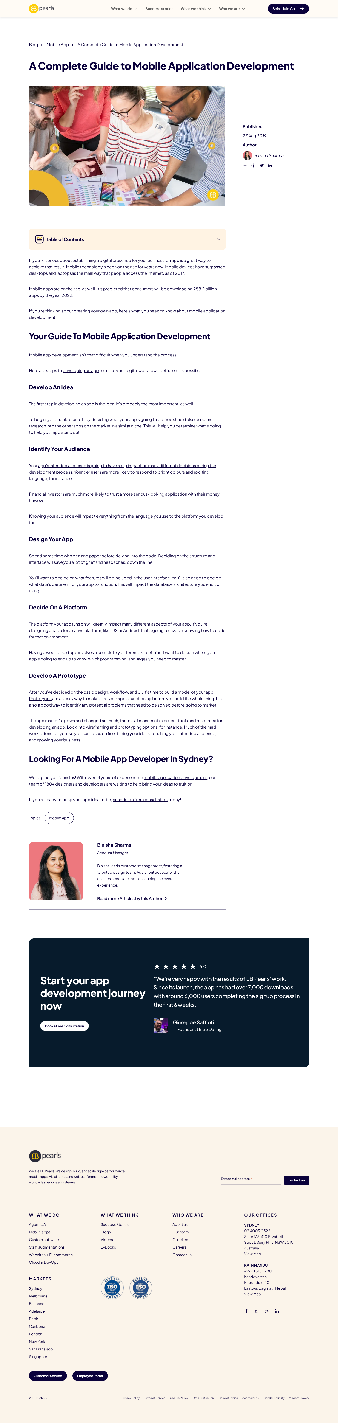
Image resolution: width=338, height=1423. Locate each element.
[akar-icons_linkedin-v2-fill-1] (277, 1310)
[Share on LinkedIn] (270, 165)
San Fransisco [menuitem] (41, 1349)
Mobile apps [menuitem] (40, 1231)
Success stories (159, 8)
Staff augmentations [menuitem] (47, 1247)
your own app (104, 310)
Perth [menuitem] (33, 1318)
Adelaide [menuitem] (37, 1311)
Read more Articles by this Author (130, 898)
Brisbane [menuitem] (36, 1303)
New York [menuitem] (37, 1341)
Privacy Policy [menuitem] (131, 1398)
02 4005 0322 (257, 1230)
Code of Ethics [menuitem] (228, 1398)
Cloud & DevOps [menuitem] (43, 1262)
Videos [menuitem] (107, 1239)
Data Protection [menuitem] (203, 1398)
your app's (130, 419)
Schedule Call (284, 8)
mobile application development (175, 777)
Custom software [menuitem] (44, 1239)
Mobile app (40, 354)
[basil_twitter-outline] (256, 1310)
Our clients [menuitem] (181, 1239)
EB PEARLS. (39, 1398)
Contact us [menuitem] (182, 1254)
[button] (245, 165)
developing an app (81, 370)
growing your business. (59, 739)
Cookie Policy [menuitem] (179, 1398)
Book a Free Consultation (64, 1026)
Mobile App (58, 44)
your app (51, 432)
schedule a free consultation (140, 799)
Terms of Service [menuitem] (154, 1398)
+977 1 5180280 (258, 1271)
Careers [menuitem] (179, 1247)
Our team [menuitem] (180, 1231)
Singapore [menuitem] (38, 1356)
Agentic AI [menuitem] (38, 1224)
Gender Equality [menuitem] (274, 1398)
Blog (33, 44)
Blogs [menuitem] (106, 1231)
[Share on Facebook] (253, 165)
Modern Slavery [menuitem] (299, 1398)
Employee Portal (90, 1376)
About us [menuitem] (180, 1224)
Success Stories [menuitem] (115, 1224)
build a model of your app (188, 692)
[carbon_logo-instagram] (266, 1310)
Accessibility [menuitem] (250, 1398)
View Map (252, 1253)
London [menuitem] (35, 1333)
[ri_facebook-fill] (246, 1310)
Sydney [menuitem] (35, 1288)
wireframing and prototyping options (122, 727)
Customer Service (48, 1376)
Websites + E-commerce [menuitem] (51, 1254)
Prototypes (40, 698)
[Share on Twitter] (261, 165)
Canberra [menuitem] (37, 1326)
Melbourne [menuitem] (38, 1296)
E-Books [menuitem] (108, 1247)
